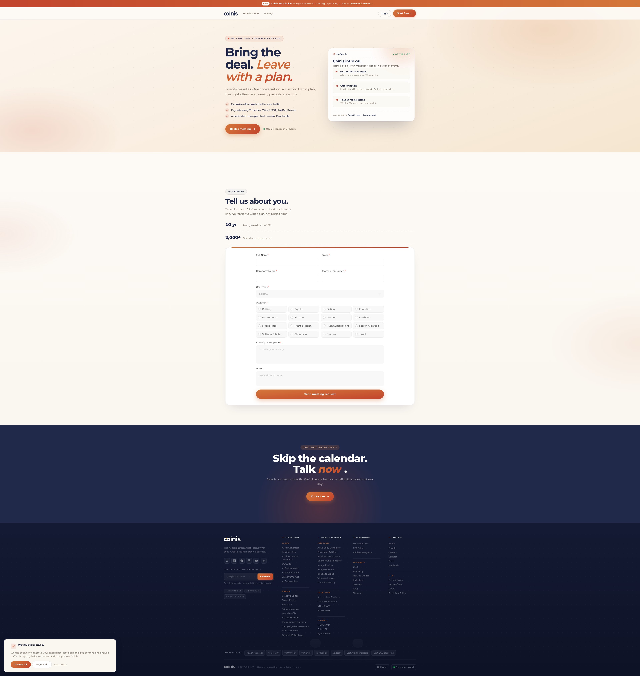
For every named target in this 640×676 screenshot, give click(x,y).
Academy (358, 571)
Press (391, 561)
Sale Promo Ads (290, 576)
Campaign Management (295, 626)
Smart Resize (289, 600)
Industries (358, 580)
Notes (259, 368)
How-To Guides (361, 575)
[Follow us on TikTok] (264, 561)
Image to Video (326, 573)
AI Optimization (290, 617)
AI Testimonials (290, 568)
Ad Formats (324, 610)
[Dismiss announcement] (636, 3)
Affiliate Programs (362, 552)
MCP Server (324, 624)
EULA (391, 588)
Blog (355, 566)
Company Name (266, 271)
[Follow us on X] (227, 561)
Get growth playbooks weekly (242, 569)
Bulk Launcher (290, 630)
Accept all (21, 664)
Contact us (318, 496)
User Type (262, 286)
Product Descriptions (329, 556)
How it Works (251, 13)
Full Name (263, 255)
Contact (392, 556)
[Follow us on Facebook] (242, 561)
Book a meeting (240, 129)
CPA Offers (358, 548)
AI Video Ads (289, 552)
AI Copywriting (290, 581)
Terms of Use (395, 584)
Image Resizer (325, 565)
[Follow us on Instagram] (249, 561)
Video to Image (326, 578)
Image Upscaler (326, 569)
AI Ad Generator (290, 547)
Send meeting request (320, 394)
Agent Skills (324, 633)
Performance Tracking (294, 622)
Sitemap (357, 593)
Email (326, 255)
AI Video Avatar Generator (290, 558)
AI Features (292, 538)
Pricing (268, 13)
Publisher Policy (397, 593)
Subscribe (265, 576)
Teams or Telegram (334, 271)
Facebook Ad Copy (328, 552)
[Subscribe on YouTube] (256, 561)
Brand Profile (289, 613)
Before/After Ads (290, 572)
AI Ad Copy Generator (329, 547)
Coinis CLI (323, 629)
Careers (392, 552)
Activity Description (268, 342)
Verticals (262, 302)
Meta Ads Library (327, 582)
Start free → (404, 13)
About (391, 543)
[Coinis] (231, 13)
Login (385, 13)
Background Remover (330, 560)
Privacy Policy (395, 580)
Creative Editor (290, 595)
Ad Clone (287, 604)
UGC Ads (286, 563)
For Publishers (360, 543)
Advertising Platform (329, 597)
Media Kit (393, 565)
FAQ (355, 588)
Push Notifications (327, 601)
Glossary (357, 584)
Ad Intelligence (290, 609)
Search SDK (324, 605)
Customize (60, 664)
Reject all (42, 664)
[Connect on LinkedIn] (234, 561)
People (392, 548)
